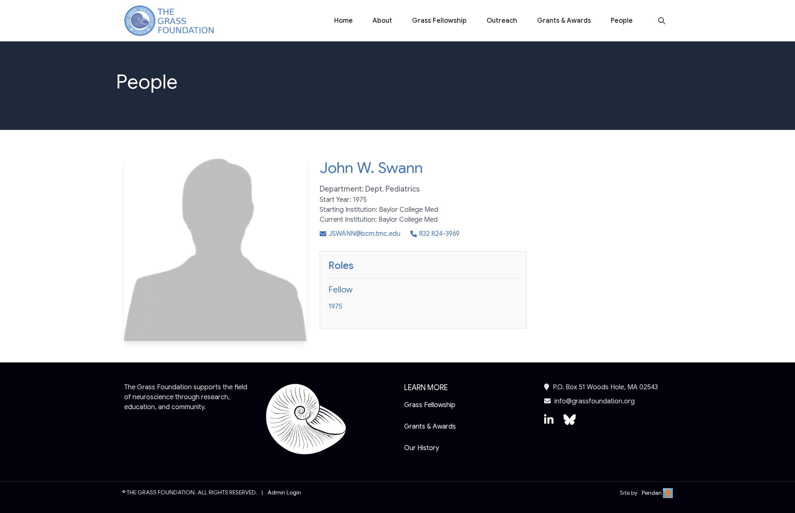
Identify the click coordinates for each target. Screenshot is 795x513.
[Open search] (662, 21)
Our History (421, 448)
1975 (335, 306)
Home (343, 21)
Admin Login (284, 492)
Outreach (502, 21)
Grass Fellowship (439, 21)
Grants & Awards (564, 21)
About (382, 21)
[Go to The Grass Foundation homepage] (169, 20)
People (622, 21)
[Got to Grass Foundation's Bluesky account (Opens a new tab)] (570, 424)
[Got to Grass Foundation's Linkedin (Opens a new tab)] (549, 424)
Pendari (652, 492)
